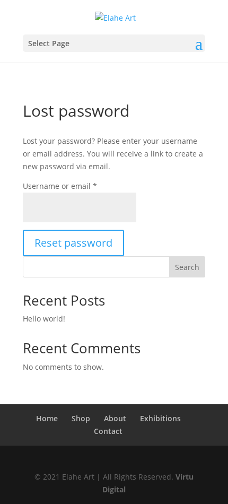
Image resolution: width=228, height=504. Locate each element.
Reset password (73, 243)
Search (187, 267)
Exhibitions (160, 418)
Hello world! (44, 319)
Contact (108, 431)
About (115, 418)
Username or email (60, 186)
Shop (81, 418)
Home (47, 418)
